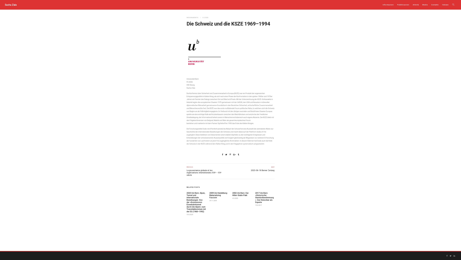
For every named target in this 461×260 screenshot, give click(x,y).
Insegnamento (192, 17)
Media (425, 5)
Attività (416, 5)
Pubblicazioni (403, 5)
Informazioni (388, 5)
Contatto (435, 5)
